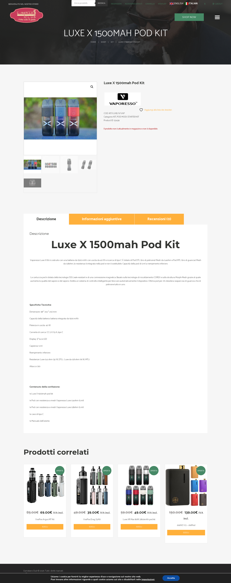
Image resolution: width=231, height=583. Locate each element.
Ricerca (101, 3)
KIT (112, 42)
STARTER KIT (133, 117)
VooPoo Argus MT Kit (44, 519)
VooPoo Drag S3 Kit (92, 519)
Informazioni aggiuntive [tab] (102, 219)
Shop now (189, 17)
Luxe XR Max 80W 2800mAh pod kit (139, 519)
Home (93, 42)
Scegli (45, 527)
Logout (219, 4)
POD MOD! (122, 117)
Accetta (171, 578)
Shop (103, 42)
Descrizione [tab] (46, 219)
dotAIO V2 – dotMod (186, 525)
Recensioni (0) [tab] (159, 219)
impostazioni (147, 579)
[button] (92, 87)
